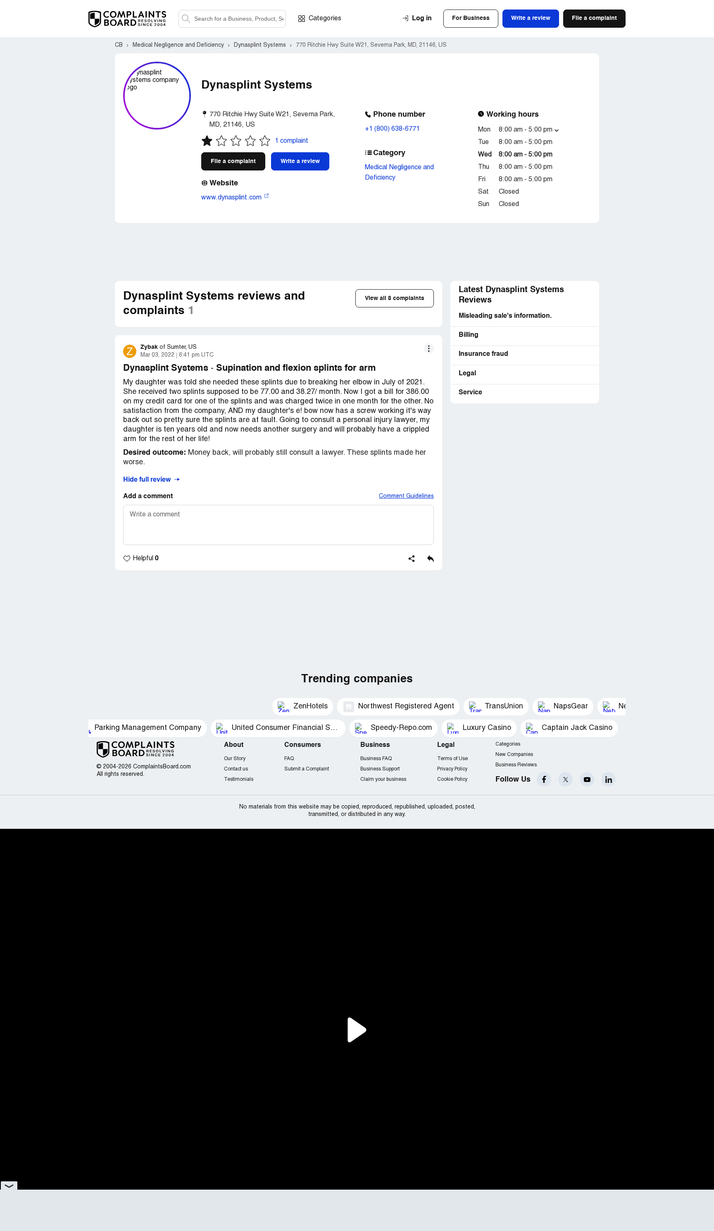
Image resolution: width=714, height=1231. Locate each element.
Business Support (380, 769)
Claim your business (383, 779)
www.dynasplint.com (232, 198)
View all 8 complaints (394, 298)
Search (186, 18)
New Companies (514, 754)
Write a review (300, 161)
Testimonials (238, 779)
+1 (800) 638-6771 (392, 129)
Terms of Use (452, 758)
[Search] (232, 19)
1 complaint (291, 141)
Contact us (236, 769)
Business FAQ (376, 758)
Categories (325, 19)
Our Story (234, 758)
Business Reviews (516, 765)
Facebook (544, 779)
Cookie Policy (452, 779)
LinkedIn (608, 779)
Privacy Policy (452, 769)
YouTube (587, 779)
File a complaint (233, 161)
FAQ (289, 758)
